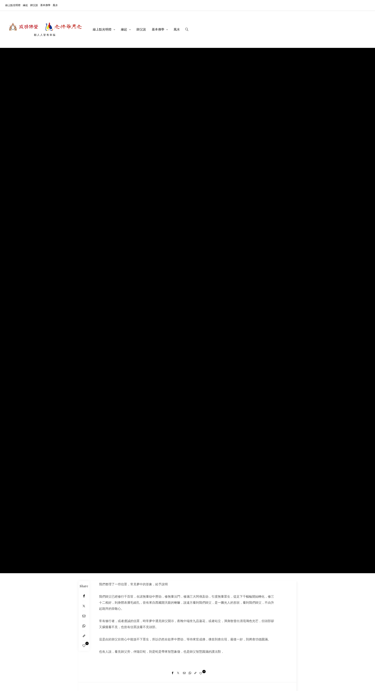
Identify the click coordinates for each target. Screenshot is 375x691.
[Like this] (83, 646)
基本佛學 (45, 5)
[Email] (84, 616)
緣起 (25, 5)
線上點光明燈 (13, 5)
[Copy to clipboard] (84, 636)
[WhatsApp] (84, 626)
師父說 (34, 5)
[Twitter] (84, 606)
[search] (187, 29)
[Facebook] (84, 596)
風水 (55, 5)
